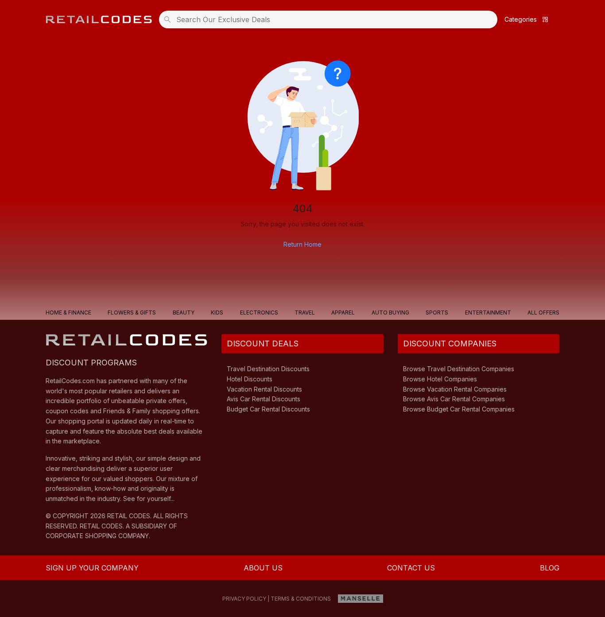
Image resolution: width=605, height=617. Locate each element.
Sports (437, 312)
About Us (263, 567)
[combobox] (330, 19)
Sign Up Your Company (92, 567)
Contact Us (411, 567)
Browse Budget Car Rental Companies (459, 409)
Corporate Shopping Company (97, 535)
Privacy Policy (244, 598)
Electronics (259, 312)
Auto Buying (390, 312)
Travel (305, 312)
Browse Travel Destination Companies (458, 369)
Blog (549, 567)
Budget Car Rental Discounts (268, 409)
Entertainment (488, 312)
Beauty (183, 312)
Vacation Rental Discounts (264, 389)
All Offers (543, 312)
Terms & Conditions (301, 598)
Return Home (302, 244)
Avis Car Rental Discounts (263, 399)
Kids (217, 312)
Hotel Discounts (249, 379)
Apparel (343, 312)
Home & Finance (68, 312)
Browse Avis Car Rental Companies (454, 399)
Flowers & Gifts (132, 312)
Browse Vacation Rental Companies (455, 389)
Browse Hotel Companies (440, 379)
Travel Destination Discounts (268, 369)
